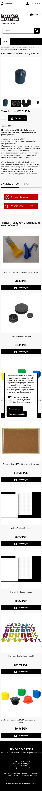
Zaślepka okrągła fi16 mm (21, 336)
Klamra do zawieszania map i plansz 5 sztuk (21, 272)
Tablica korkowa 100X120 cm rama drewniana (21, 464)
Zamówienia (34, 773)
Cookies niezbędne (20, 397)
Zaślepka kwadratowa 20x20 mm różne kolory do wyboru (21, 721)
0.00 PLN (38, 15)
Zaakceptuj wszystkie (16, 414)
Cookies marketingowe (22, 402)
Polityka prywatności (29, 775)
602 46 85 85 (9, 4)
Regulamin (16, 773)
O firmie (7, 773)
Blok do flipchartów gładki (21, 528)
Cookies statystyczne (21, 400)
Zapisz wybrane (14, 409)
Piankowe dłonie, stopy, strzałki (21, 656)
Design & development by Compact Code (21, 783)
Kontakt (25, 773)
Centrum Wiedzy (13, 775)
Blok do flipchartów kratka (21, 592)
